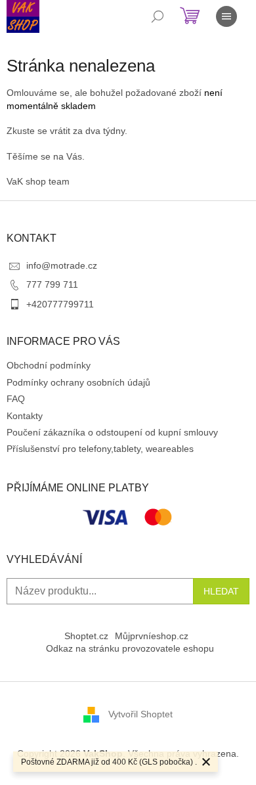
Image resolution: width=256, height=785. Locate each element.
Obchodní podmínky (49, 365)
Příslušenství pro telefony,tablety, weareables (100, 448)
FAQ (16, 398)
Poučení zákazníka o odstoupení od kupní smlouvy (112, 432)
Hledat (221, 591)
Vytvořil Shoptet (140, 713)
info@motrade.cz (61, 265)
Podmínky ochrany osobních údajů (78, 382)
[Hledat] (157, 16)
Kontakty (25, 416)
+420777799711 (60, 304)
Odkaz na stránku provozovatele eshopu (130, 648)
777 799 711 (52, 284)
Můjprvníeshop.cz (151, 636)
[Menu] (226, 16)
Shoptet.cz (86, 636)
